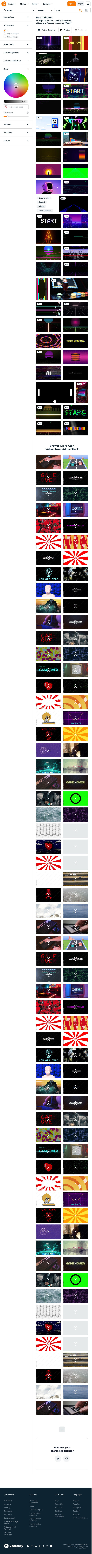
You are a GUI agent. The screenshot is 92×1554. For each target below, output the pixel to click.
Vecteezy (7, 1504)
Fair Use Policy (81, 1548)
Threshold (8, 112)
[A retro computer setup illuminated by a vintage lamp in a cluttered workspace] (48, 59)
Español (76, 1504)
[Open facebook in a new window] (28, 1546)
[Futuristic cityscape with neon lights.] (48, 412)
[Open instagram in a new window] (32, 1546)
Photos (23, 4)
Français (76, 1514)
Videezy (7, 1507)
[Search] (80, 10)
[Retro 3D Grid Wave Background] (75, 269)
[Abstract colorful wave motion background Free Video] (75, 123)
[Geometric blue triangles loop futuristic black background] (73, 204)
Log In (80, 4)
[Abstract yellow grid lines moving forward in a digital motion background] (48, 155)
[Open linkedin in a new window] (36, 1546)
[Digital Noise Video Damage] (75, 253)
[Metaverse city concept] (75, 221)
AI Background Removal (10, 1528)
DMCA (31, 1506)
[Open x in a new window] (47, 1546)
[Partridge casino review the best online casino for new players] (75, 428)
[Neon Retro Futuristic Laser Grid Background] (75, 325)
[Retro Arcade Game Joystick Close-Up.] (69, 289)
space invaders (45, 210)
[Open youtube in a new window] (51, 1546)
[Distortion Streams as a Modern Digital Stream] (75, 237)
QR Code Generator (8, 1533)
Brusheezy (8, 1500)
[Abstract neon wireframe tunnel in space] (48, 269)
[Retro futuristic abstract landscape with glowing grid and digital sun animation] (48, 91)
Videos (34, 4)
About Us (58, 1507)
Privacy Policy (83, 1546)
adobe (41, 206)
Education (8, 1514)
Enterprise (8, 1511)
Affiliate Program (36, 1509)
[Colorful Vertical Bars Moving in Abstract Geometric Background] (42, 289)
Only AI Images (12, 33)
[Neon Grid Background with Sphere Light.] (75, 107)
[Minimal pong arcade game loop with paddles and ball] (55, 392)
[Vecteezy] (3, 3)
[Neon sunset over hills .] (48, 139)
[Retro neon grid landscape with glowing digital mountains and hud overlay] (75, 187)
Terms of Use (71, 1546)
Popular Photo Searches (35, 1519)
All (7, 30)
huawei (42, 202)
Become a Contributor (59, 1515)
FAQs (57, 1500)
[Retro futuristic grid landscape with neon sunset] (48, 253)
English (76, 1500)
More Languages (79, 1518)
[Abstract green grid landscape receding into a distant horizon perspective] (75, 171)
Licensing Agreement (33, 1501)
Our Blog (58, 1511)
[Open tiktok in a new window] (43, 1546)
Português (77, 1507)
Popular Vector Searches (35, 1514)
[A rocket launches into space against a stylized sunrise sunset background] (48, 171)
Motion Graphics (48, 30)
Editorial (46, 4)
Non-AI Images (12, 37)
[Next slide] (84, 30)
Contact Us (59, 1504)
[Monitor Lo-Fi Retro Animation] (48, 187)
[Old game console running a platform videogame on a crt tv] (75, 139)
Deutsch (76, 1511)
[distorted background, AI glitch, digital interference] (48, 373)
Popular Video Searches (35, 1525)
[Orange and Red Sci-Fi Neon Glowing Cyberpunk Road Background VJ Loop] (48, 237)
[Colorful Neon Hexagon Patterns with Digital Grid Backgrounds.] (48, 341)
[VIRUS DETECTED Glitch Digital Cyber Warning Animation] (75, 341)
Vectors (11, 4)
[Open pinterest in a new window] (39, 1546)
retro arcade (44, 198)
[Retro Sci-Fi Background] (48, 43)
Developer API (9, 1518)
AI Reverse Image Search (11, 1522)
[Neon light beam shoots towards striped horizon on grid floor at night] (48, 325)
